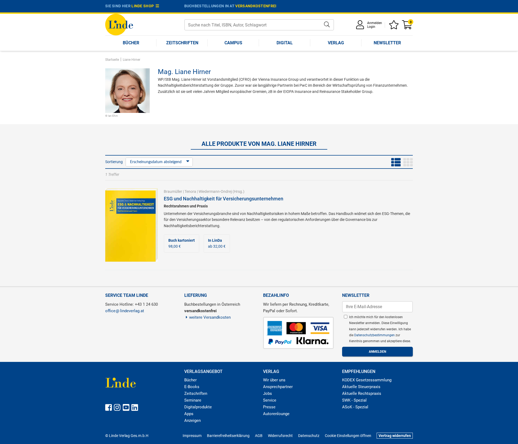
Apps (188, 413)
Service (269, 400)
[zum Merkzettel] (395, 26)
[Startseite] (119, 24)
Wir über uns (274, 380)
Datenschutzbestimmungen (375, 335)
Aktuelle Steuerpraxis (361, 386)
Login (371, 27)
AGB (259, 435)
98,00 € (181, 243)
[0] (407, 26)
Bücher (131, 42)
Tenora (190, 191)
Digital (285, 42)
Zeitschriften (182, 42)
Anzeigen (192, 420)
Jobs (267, 393)
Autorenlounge (276, 413)
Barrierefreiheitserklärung (228, 435)
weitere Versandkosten (210, 317)
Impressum (192, 435)
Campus (233, 42)
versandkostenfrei (255, 6)
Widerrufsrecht (280, 435)
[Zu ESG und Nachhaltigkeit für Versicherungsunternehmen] (131, 225)
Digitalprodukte (198, 407)
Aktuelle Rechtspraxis (361, 393)
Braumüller (173, 191)
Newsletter (387, 42)
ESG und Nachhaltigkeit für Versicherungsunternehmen (223, 198)
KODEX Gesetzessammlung (366, 380)
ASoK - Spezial (355, 407)
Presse (269, 407)
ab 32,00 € (217, 243)
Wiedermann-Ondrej (215, 191)
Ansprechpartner (278, 386)
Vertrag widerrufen (395, 435)
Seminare (192, 400)
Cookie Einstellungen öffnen (348, 435)
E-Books (191, 386)
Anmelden (374, 23)
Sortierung (114, 162)
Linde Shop (143, 6)
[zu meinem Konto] (361, 26)
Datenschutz (308, 435)
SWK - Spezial (354, 400)
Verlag (336, 42)
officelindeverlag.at (124, 310)
